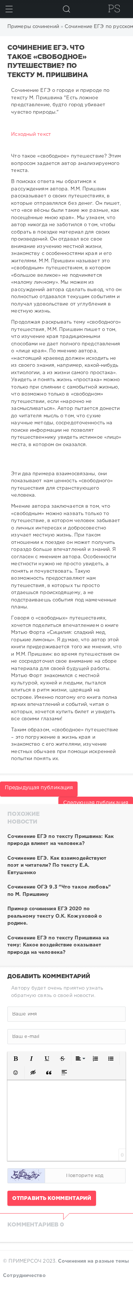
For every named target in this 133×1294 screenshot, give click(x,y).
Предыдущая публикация (39, 788)
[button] (16, 1059)
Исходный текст (31, 134)
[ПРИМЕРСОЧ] (114, 8)
